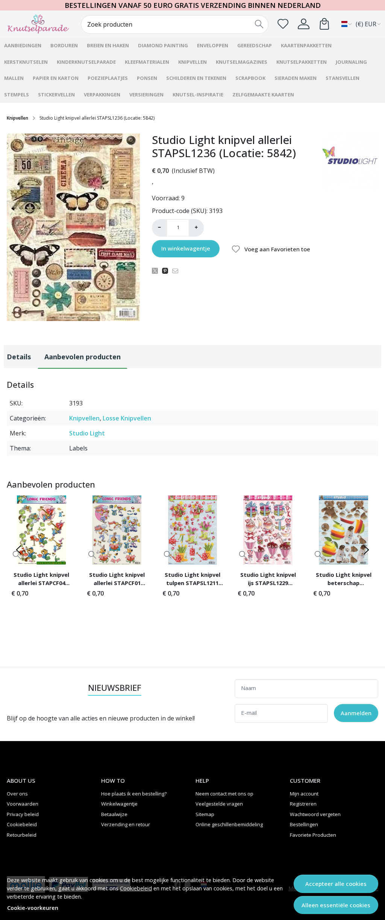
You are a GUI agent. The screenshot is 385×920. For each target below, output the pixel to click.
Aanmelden (356, 713)
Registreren (303, 803)
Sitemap (205, 814)
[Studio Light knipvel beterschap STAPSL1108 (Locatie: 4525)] (343, 530)
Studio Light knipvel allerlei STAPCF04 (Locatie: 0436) (41, 580)
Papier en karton (56, 78)
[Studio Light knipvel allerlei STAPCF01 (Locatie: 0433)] (117, 530)
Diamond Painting (163, 45)
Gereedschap (254, 45)
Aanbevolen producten (82, 356)
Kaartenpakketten (306, 45)
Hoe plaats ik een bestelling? (134, 793)
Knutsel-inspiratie (198, 94)
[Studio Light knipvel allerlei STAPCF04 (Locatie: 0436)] (41, 530)
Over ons (17, 793)
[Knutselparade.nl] (38, 23)
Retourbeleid (21, 834)
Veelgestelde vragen (219, 803)
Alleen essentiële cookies (336, 905)
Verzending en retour (125, 824)
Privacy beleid (23, 814)
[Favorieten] (283, 24)
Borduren (64, 45)
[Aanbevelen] (177, 270)
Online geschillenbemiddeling (229, 824)
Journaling (351, 62)
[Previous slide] (19, 550)
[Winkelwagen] (324, 24)
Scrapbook (250, 78)
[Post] (157, 270)
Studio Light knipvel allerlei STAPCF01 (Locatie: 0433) (117, 580)
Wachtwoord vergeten (315, 814)
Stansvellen (342, 78)
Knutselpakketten (301, 62)
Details (19, 356)
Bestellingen (304, 824)
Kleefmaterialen (147, 62)
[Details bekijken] (92, 554)
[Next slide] (366, 550)
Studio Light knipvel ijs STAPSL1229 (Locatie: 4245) (268, 580)
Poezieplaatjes (108, 78)
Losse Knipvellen (127, 418)
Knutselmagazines (241, 62)
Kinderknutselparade (86, 62)
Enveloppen (212, 45)
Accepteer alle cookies (336, 883)
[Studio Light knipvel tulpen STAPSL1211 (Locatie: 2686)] (192, 530)
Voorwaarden (22, 803)
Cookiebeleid (136, 888)
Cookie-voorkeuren (32, 907)
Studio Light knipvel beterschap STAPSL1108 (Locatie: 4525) (343, 580)
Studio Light (87, 433)
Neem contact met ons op (224, 793)
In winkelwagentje (185, 248)
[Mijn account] (303, 24)
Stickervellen (56, 94)
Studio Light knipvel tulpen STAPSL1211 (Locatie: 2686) (192, 580)
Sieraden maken (295, 78)
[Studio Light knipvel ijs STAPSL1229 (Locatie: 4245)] (268, 530)
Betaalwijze (114, 814)
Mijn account (304, 793)
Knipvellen (192, 62)
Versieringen (146, 94)
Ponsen (147, 78)
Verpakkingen (102, 94)
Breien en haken (108, 45)
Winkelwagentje (119, 803)
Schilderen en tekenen (196, 78)
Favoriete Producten (313, 834)
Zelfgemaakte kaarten (263, 94)
